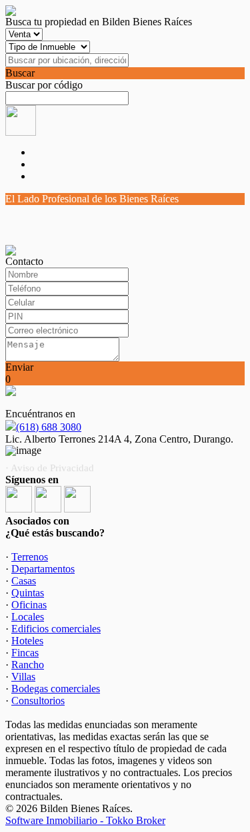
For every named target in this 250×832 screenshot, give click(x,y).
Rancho (27, 664)
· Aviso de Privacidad (49, 468)
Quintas (27, 592)
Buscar (20, 73)
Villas (23, 676)
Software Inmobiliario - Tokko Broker (85, 820)
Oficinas (29, 604)
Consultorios (38, 700)
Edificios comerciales (56, 628)
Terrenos (29, 556)
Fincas (25, 652)
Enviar (19, 367)
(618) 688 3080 (48, 427)
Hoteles (27, 640)
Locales (27, 616)
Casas (23, 580)
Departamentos (43, 568)
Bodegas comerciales (55, 688)
